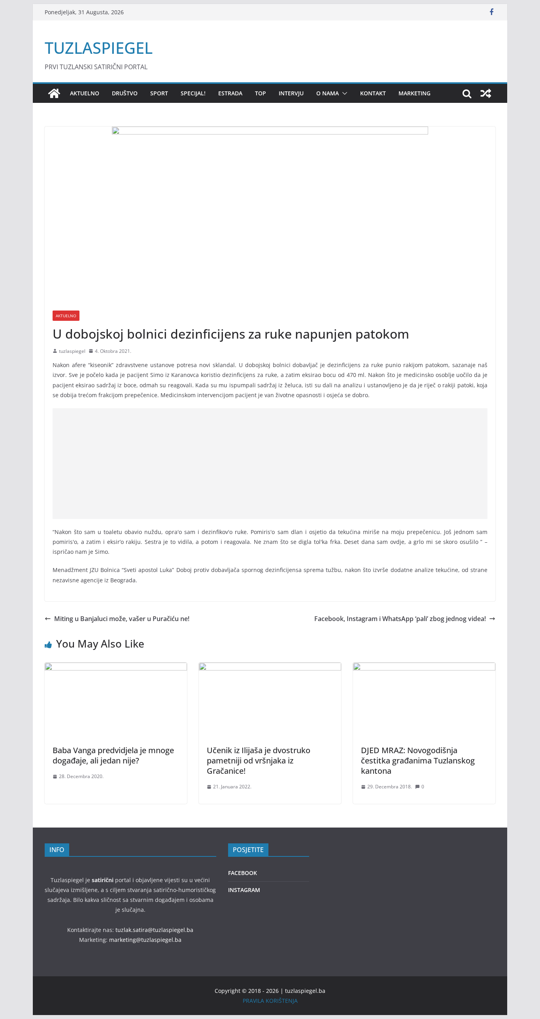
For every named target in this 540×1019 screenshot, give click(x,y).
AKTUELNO (84, 93)
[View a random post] (485, 93)
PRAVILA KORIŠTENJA (270, 1000)
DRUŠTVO (125, 93)
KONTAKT (373, 93)
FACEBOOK (242, 873)
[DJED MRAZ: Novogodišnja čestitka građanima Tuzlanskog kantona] (424, 668)
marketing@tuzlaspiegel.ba (145, 939)
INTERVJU (291, 93)
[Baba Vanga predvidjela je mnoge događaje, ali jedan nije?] (116, 668)
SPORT (159, 93)
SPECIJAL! (193, 93)
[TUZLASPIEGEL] (54, 93)
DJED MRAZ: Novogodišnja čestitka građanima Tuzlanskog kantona (418, 760)
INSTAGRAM (244, 890)
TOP (260, 93)
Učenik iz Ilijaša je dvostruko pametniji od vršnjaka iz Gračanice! (258, 760)
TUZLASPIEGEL (99, 48)
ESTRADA (230, 93)
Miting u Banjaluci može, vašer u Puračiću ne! (121, 618)
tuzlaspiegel (72, 351)
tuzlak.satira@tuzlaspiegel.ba (154, 930)
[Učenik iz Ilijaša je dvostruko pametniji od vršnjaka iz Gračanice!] (270, 668)
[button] (343, 93)
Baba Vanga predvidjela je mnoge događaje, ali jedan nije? (113, 755)
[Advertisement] (270, 463)
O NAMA (327, 93)
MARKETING (414, 93)
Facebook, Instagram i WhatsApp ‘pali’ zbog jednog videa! (400, 618)
